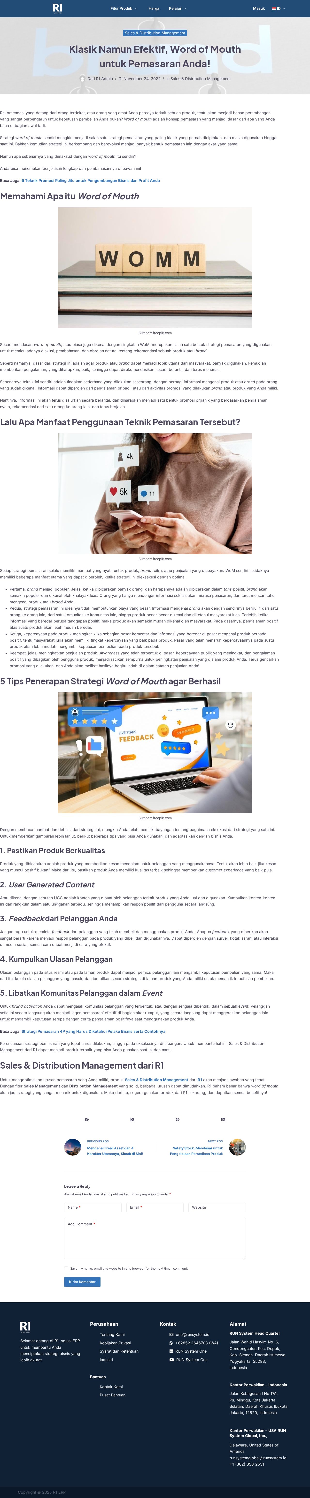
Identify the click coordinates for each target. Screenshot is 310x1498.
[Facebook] (87, 1120)
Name (74, 1207)
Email (136, 1207)
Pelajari (175, 8)
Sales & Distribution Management (155, 32)
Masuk (259, 8)
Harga (154, 8)
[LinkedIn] (223, 1120)
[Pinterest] (178, 1120)
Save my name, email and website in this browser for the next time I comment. (129, 1268)
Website (199, 1207)
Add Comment (81, 1224)
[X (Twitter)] (132, 1120)
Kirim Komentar (82, 1282)
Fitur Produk (121, 8)
